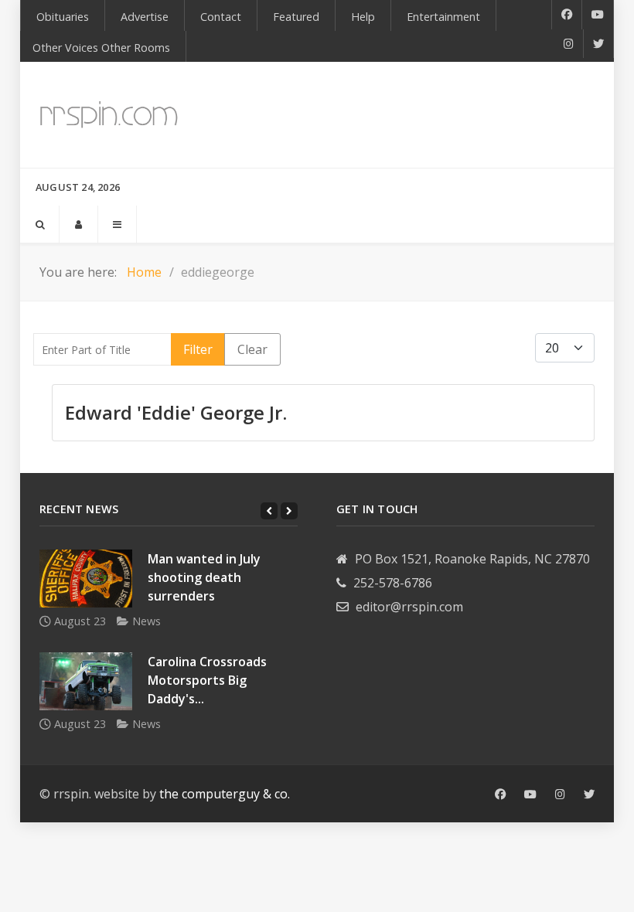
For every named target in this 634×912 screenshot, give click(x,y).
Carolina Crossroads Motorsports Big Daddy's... (207, 680)
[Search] (40, 224)
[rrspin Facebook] (500, 794)
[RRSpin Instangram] (569, 44)
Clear (252, 349)
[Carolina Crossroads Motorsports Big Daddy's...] (85, 681)
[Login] (78, 224)
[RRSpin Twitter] (599, 44)
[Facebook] (566, 14)
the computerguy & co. (224, 793)
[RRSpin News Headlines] (109, 115)
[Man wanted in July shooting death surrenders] (85, 578)
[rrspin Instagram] (560, 794)
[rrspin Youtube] (530, 794)
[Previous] (269, 510)
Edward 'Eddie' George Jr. (176, 412)
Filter (198, 349)
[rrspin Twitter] (589, 794)
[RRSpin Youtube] (598, 14)
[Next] (289, 510)
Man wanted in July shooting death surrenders (204, 577)
